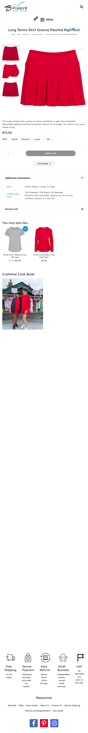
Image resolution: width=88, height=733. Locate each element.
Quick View (14, 249)
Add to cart (50, 153)
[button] (81, 7)
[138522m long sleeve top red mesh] (22, 304)
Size (4, 139)
